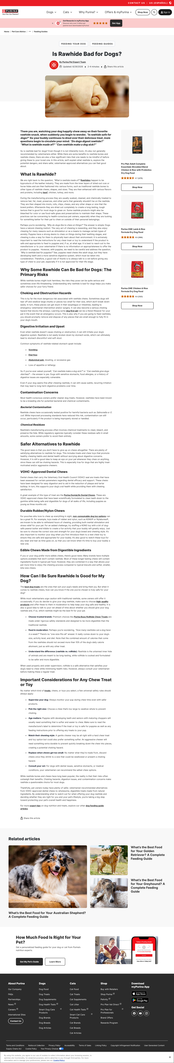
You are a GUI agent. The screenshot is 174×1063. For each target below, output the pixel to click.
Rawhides (85, 180)
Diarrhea (33, 355)
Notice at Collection (36, 1045)
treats (47, 690)
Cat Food (74, 989)
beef (45, 192)
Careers (12, 1009)
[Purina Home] (10, 12)
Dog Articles (45, 1028)
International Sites (16, 1014)
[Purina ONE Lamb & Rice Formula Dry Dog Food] (137, 210)
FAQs (10, 994)
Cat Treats (75, 994)
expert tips (35, 805)
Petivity (104, 999)
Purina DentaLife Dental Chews (79, 495)
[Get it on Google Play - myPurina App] (140, 1000)
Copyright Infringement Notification (125, 1045)
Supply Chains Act (13, 1049)
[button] (137, 187)
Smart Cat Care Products (77, 1016)
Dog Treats (44, 994)
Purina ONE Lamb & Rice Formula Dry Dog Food (133, 230)
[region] (87, 1057)
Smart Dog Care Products (47, 1011)
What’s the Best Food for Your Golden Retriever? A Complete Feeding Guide (148, 853)
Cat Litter (74, 1004)
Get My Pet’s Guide (29, 961)
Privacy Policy (54, 1045)
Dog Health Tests (47, 1004)
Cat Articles (75, 1033)
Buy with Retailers (109, 989)
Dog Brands (44, 1017)
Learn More (55, 961)
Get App (116, 23)
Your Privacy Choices (49, 1049)
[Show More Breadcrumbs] (29, 31)
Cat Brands (75, 1023)
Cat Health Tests (78, 1009)
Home (6, 31)
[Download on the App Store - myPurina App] (139, 993)
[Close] (52, 23)
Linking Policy (101, 1045)
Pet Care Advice (19, 31)
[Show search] (154, 12)
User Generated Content (154, 1045)
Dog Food (44, 989)
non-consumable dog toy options (89, 516)
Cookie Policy (31, 1049)
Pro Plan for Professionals (107, 1011)
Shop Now (143, 12)
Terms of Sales (85, 1045)
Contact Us (15, 1021)
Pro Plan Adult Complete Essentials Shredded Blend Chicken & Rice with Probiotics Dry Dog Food (136, 168)
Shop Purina (106, 994)
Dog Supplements (47, 999)
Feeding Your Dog (73, 44)
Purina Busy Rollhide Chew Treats (91, 617)
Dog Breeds (44, 1023)
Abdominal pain (36, 360)
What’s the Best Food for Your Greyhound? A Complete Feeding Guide (148, 885)
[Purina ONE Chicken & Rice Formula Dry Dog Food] (137, 269)
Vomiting (33, 349)
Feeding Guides (41, 31)
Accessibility (69, 1045)
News (11, 1004)
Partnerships (14, 999)
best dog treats (32, 586)
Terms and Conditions (15, 1045)
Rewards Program (109, 1023)
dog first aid (72, 311)
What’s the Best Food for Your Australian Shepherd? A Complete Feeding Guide (47, 915)
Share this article (115, 66)
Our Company (15, 989)
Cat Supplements (78, 999)
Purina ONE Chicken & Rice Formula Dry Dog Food (134, 290)
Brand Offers (107, 1017)
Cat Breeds (75, 1028)
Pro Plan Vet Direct (110, 1004)
